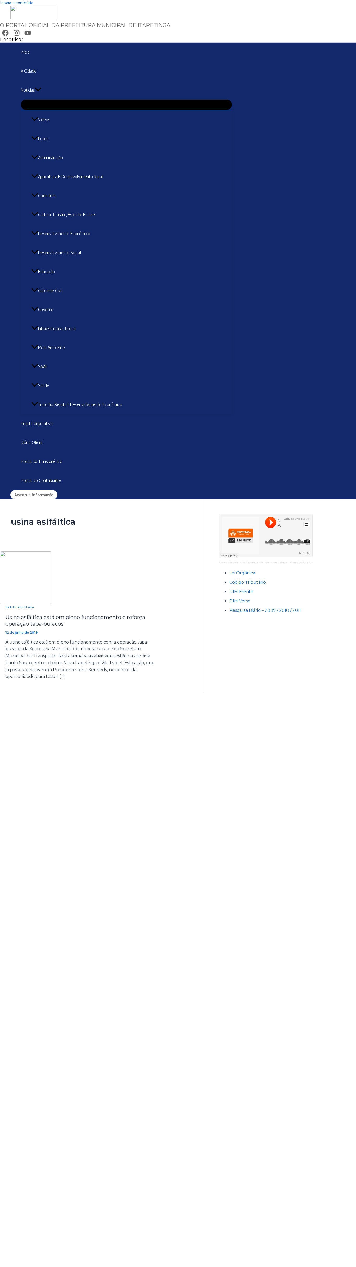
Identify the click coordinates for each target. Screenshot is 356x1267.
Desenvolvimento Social (59, 252)
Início (25, 52)
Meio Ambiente (51, 347)
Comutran (47, 195)
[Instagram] (16, 34)
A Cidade (28, 71)
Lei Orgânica (242, 572)
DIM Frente (241, 591)
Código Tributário (247, 582)
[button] (11, 39)
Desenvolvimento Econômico (64, 233)
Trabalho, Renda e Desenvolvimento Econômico (80, 404)
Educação (46, 271)
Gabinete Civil (50, 290)
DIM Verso (239, 601)
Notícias (28, 90)
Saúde (43, 385)
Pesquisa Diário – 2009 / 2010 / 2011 (265, 610)
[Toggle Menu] (126, 105)
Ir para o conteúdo (16, 3)
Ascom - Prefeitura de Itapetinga (238, 562)
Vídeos (44, 119)
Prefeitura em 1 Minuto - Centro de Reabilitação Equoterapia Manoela (302, 562)
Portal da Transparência (41, 461)
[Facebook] (5, 34)
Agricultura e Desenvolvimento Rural (70, 176)
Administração (50, 157)
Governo (45, 309)
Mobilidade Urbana (19, 607)
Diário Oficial (32, 442)
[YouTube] (27, 34)
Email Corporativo (37, 423)
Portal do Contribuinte (41, 480)
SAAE (43, 366)
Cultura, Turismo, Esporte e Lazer (67, 214)
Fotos (43, 138)
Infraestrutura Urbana (57, 328)
